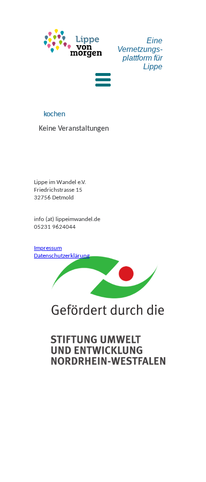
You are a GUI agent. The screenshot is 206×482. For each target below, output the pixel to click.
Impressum (48, 248)
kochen (54, 114)
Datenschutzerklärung (62, 256)
